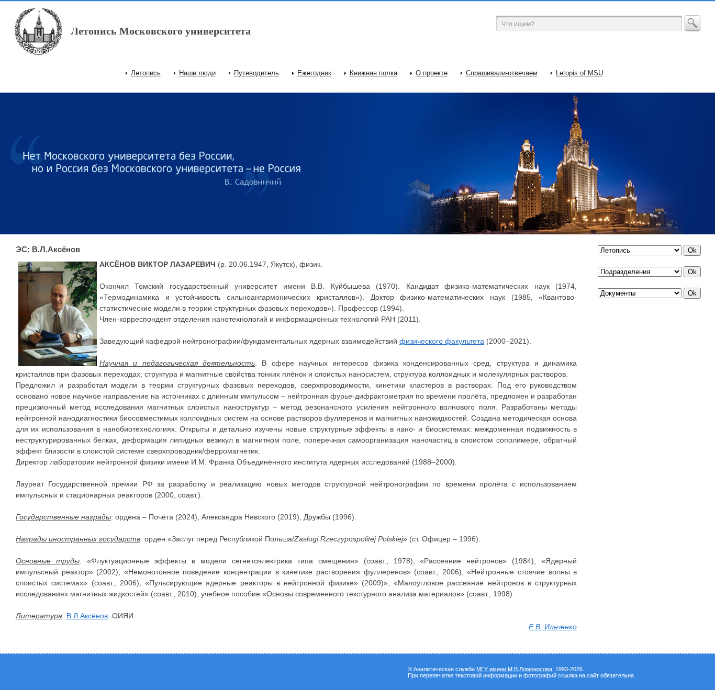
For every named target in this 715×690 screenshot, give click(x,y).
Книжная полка (373, 73)
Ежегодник (314, 73)
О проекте (432, 73)
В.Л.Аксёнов (87, 616)
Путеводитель (256, 73)
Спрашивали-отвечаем (502, 73)
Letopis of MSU (579, 73)
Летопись (146, 73)
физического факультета (441, 341)
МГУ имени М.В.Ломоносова (514, 669)
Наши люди (197, 73)
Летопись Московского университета (161, 31)
